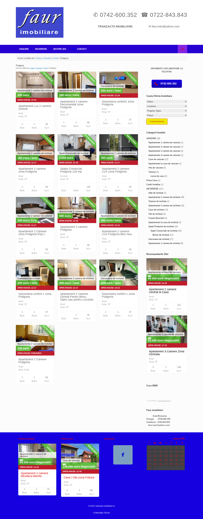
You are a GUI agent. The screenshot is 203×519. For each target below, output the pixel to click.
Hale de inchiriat (155, 193)
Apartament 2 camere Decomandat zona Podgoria (74, 104)
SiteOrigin (99, 513)
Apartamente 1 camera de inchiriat (164, 243)
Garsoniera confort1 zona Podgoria (118, 103)
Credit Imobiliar (153, 184)
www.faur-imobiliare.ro (105, 506)
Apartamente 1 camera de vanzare (164, 142)
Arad (56, 58)
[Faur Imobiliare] (39, 22)
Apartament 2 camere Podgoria (74, 228)
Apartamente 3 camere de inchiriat (164, 205)
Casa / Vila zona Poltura (79, 477)
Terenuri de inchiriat (157, 201)
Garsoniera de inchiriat (158, 239)
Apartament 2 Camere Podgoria (32, 361)
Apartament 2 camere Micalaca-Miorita (34, 475)
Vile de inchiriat (155, 214)
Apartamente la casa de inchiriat (163, 222)
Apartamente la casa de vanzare (163, 163)
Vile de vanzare (155, 168)
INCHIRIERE (41, 49)
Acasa (39, 58)
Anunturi (47, 58)
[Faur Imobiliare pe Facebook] (123, 455)
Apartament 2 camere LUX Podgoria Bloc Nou (117, 233)
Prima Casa (151, 180)
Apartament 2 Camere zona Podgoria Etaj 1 (32, 233)
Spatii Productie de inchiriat (161, 226)
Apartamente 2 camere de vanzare (164, 147)
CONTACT (82, 49)
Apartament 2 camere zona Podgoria (32, 170)
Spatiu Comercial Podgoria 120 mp (71, 170)
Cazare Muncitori (156, 218)
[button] (182, 49)
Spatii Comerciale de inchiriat (164, 231)
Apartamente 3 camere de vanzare (164, 151)
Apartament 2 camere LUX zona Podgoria (115, 170)
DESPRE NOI (59, 49)
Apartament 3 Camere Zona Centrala (166, 353)
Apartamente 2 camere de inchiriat (164, 197)
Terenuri (152, 172)
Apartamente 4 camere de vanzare (164, 155)
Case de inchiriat (156, 209)
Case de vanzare (156, 159)
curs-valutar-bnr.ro (164, 401)
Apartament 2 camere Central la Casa (162, 291)
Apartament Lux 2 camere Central (34, 107)
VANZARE (24, 49)
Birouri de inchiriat (161, 235)
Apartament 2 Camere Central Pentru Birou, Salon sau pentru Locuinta (76, 296)
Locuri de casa (157, 176)
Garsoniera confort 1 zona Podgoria (34, 295)
